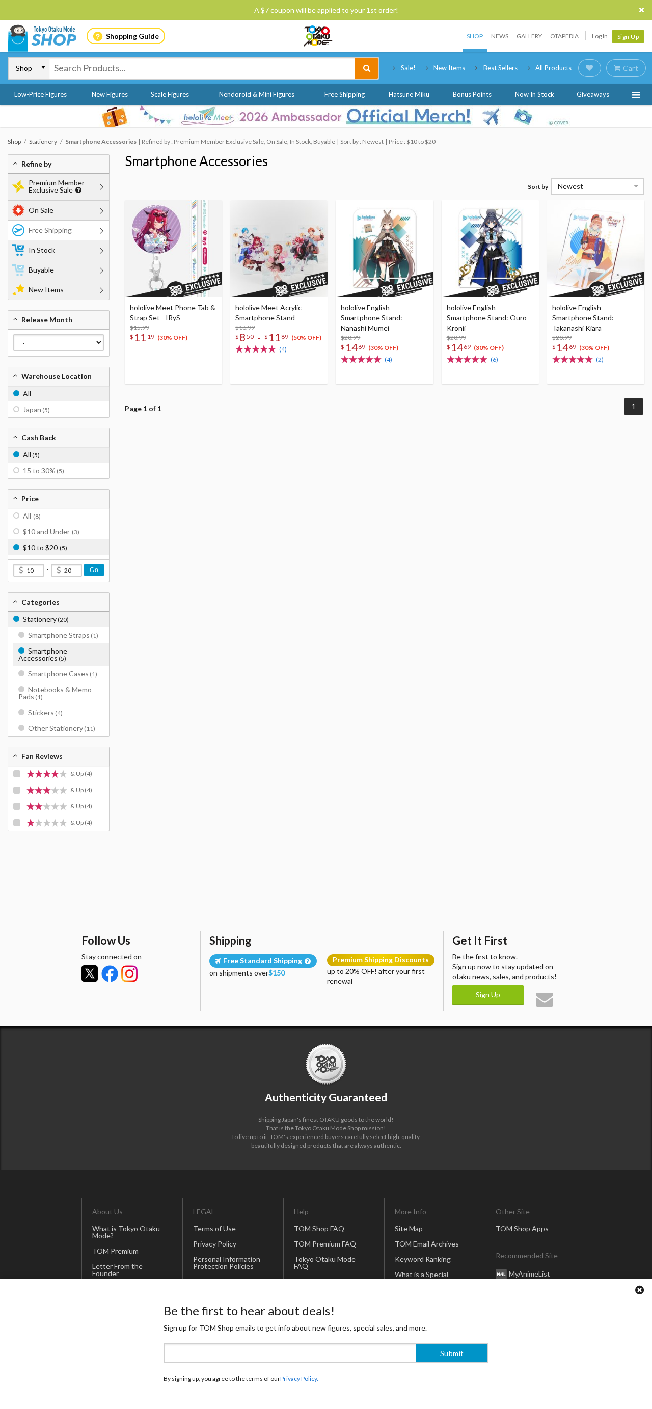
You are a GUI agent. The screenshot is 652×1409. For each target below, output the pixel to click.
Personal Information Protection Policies (226, 1262)
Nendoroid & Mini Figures (256, 94)
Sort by (538, 187)
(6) (494, 359)
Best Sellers (500, 68)
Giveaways (593, 94)
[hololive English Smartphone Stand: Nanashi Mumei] (384, 248)
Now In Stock (534, 94)
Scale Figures (170, 94)
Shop (475, 36)
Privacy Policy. (299, 1379)
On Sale (41, 210)
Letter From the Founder (117, 1270)
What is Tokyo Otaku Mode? (126, 1232)
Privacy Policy (214, 1243)
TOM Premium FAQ (325, 1243)
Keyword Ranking (423, 1259)
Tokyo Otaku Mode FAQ (325, 1262)
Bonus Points (472, 94)
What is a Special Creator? (421, 1278)
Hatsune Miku (409, 94)
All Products (553, 68)
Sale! (408, 68)
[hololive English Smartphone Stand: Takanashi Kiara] (595, 248)
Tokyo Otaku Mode (319, 36)
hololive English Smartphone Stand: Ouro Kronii (487, 317)
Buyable (41, 269)
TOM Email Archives (427, 1243)
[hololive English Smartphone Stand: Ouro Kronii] (490, 248)
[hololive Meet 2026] (326, 116)
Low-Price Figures (40, 94)
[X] (90, 973)
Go (94, 570)
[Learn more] (77, 190)
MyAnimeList (529, 1273)
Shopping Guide (132, 36)
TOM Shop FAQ (319, 1228)
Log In (600, 36)
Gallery (529, 36)
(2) (600, 359)
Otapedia (564, 36)
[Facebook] (109, 973)
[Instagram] (129, 973)
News (499, 36)
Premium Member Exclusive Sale (57, 186)
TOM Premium (115, 1251)
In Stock (42, 250)
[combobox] (202, 68)
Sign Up (628, 36)
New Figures (110, 94)
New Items (449, 68)
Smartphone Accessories (196, 161)
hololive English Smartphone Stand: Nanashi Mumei (371, 317)
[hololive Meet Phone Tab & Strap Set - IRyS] (173, 248)
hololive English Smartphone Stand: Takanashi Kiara (583, 317)
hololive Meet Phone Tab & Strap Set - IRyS (172, 312)
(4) (283, 349)
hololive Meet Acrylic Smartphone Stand (268, 312)
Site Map (409, 1228)
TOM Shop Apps (522, 1228)
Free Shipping (344, 94)
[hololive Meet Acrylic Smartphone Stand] (279, 248)
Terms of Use (214, 1228)
